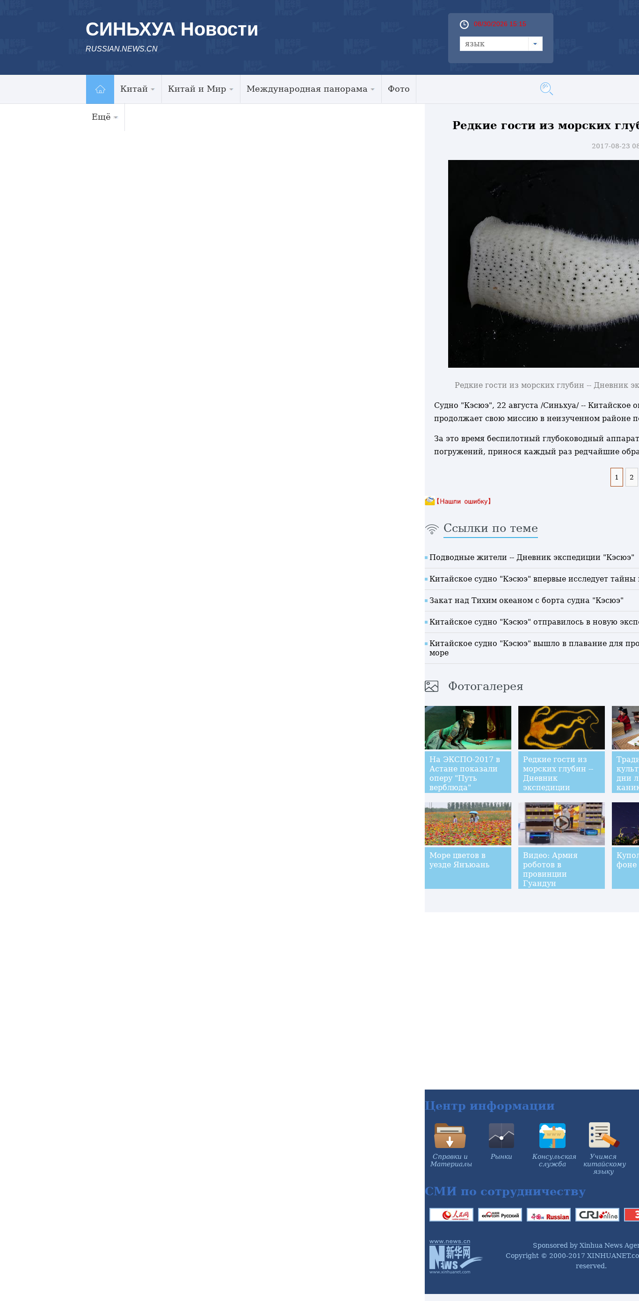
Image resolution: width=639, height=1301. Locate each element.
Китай (134, 89)
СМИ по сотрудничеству (505, 1191)
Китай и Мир (197, 89)
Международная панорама (307, 89)
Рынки (501, 1156)
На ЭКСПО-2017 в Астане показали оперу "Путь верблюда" (464, 773)
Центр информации (490, 1105)
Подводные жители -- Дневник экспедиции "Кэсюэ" (531, 557)
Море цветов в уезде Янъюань (459, 860)
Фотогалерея (485, 686)
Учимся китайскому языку (604, 1164)
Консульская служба (554, 1160)
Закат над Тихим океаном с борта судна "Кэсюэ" (526, 600)
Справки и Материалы (451, 1160)
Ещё (101, 117)
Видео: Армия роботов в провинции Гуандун (550, 869)
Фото (399, 89)
